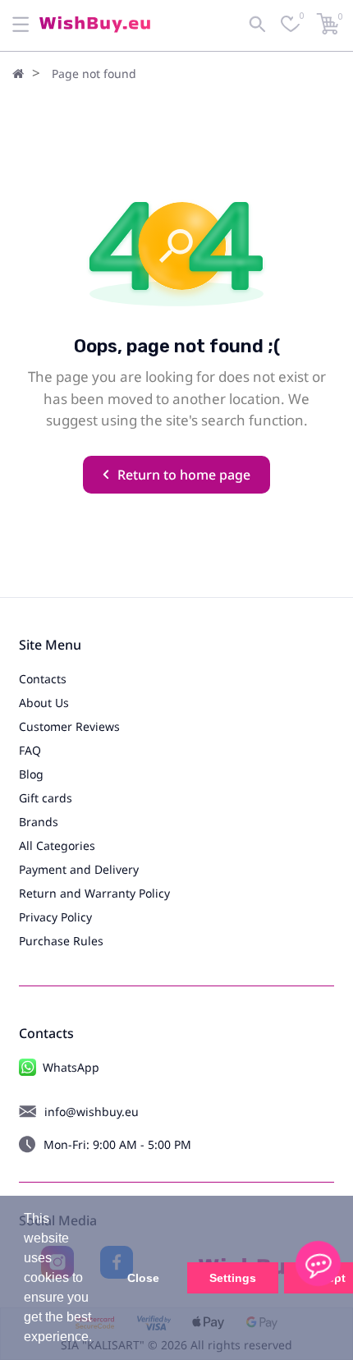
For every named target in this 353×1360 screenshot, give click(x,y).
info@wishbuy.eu (91, 1111)
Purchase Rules (61, 941)
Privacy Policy (55, 917)
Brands (38, 821)
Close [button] (143, 1277)
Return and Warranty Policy (94, 893)
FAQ (30, 750)
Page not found (94, 73)
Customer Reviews (69, 726)
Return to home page (183, 475)
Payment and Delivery (79, 869)
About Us (44, 702)
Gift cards (45, 798)
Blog (31, 774)
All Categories (57, 845)
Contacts (42, 679)
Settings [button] (232, 1277)
